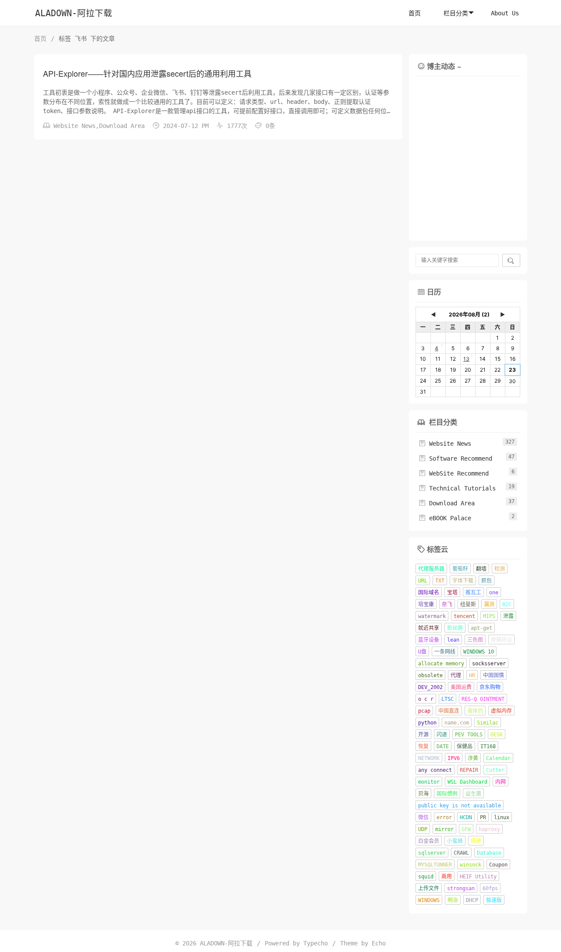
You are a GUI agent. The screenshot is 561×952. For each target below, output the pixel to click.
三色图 (475, 640)
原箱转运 (501, 640)
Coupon (498, 865)
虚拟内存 (501, 711)
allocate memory (441, 664)
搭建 (476, 841)
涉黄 (473, 758)
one (493, 593)
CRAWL (461, 853)
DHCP (472, 900)
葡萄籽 (460, 569)
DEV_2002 (430, 687)
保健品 (464, 746)
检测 (499, 569)
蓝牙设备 (428, 640)
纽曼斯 (468, 604)
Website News (74, 125)
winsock (470, 865)
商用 (446, 877)
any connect (435, 770)
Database (489, 853)
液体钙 (475, 711)
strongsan (461, 888)
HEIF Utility (478, 877)
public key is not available (459, 806)
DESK (496, 735)
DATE (443, 746)
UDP (422, 829)
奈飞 (447, 604)
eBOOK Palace (445, 518)
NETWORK (429, 758)
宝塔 (452, 593)
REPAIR (469, 770)
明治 (452, 900)
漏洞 (489, 604)
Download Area (122, 125)
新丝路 (455, 628)
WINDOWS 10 (478, 652)
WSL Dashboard (467, 782)
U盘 (422, 652)
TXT (439, 581)
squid (425, 877)
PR (483, 817)
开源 (423, 735)
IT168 (488, 746)
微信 (423, 817)
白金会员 (428, 841)
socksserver (489, 664)
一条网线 (444, 652)
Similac (487, 723)
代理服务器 (431, 569)
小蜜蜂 (455, 841)
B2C (506, 604)
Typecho (315, 943)
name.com (456, 723)
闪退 (442, 735)
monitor (429, 782)
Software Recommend (455, 458)
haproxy (489, 829)
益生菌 (473, 794)
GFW (466, 829)
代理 (456, 675)
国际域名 (428, 593)
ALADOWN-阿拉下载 (73, 13)
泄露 (508, 616)
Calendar (498, 758)
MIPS (489, 616)
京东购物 (490, 687)
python (427, 723)
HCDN (466, 817)
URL (422, 581)
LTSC (447, 699)
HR (472, 675)
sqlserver (432, 853)
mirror (444, 829)
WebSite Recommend (454, 473)
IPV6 (453, 758)
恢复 (423, 746)
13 (466, 358)
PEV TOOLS (469, 735)
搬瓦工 (473, 593)
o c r (425, 699)
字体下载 (462, 581)
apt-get (481, 628)
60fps (490, 888)
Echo (379, 943)
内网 (500, 782)
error (444, 817)
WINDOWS (429, 900)
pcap (424, 711)
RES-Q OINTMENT (483, 699)
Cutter (495, 770)
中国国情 (493, 675)
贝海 (423, 794)
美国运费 (461, 687)
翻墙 (481, 569)
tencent (464, 616)
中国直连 (448, 711)
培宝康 (426, 604)
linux (501, 817)
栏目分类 (456, 13)
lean (453, 640)
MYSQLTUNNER (435, 865)
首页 (414, 13)
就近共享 (428, 628)
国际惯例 (447, 794)
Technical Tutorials (457, 488)
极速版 (494, 900)
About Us (505, 13)
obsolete (430, 675)
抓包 (486, 581)
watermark (432, 616)
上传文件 (428, 888)
